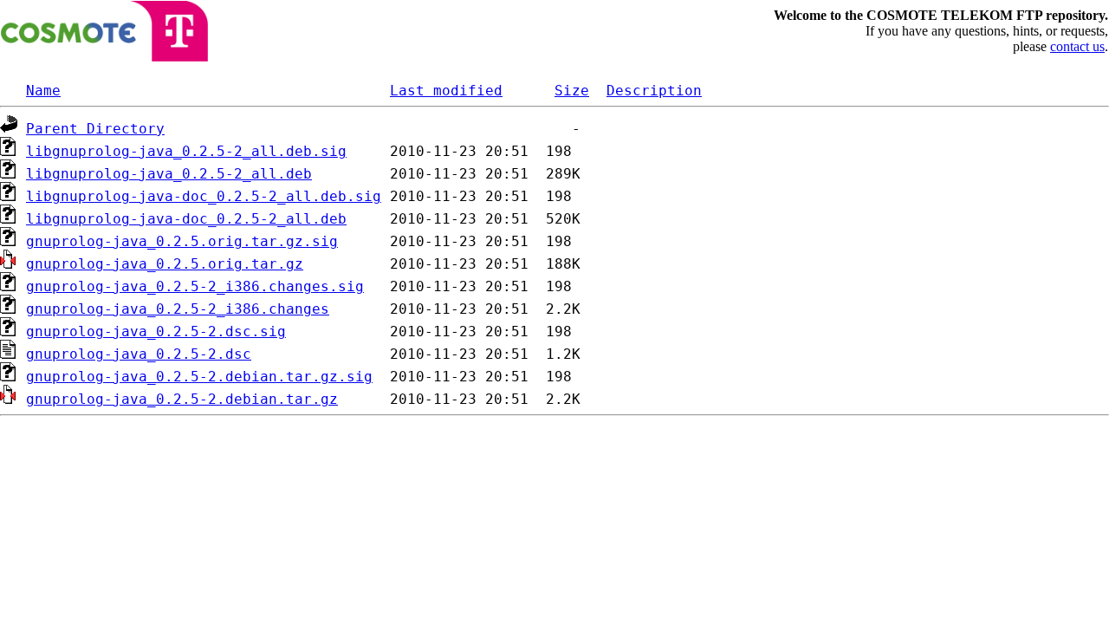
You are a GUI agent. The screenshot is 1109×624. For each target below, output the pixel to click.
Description (654, 90)
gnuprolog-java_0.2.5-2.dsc (138, 354)
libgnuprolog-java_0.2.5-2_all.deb (169, 174)
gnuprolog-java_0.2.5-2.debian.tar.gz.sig (199, 376)
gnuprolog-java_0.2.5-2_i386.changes (177, 309)
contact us (1077, 46)
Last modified (446, 90)
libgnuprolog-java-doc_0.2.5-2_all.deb (186, 219)
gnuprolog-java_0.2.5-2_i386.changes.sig (195, 286)
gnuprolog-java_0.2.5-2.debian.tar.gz (182, 399)
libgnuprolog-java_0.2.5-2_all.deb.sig (186, 151)
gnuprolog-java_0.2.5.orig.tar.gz (164, 264)
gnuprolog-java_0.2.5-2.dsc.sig (156, 331)
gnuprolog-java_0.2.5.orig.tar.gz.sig (182, 241)
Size (571, 90)
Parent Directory (95, 128)
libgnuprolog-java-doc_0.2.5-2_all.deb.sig (203, 196)
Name (43, 90)
